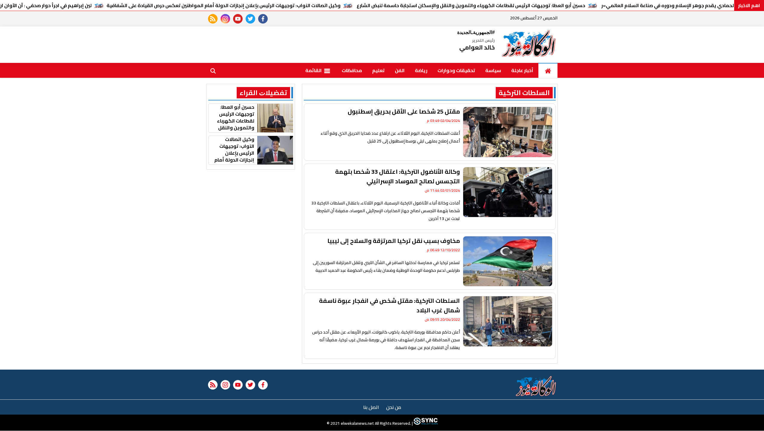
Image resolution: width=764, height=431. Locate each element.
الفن (400, 70)
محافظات (352, 70)
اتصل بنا (371, 407)
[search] (213, 70)
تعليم (378, 70)
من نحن (393, 407)
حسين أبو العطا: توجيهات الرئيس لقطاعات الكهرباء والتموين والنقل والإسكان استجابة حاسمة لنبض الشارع (471, 5)
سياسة (493, 70)
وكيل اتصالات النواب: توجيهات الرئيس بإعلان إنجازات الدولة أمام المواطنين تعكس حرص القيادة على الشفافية (224, 5)
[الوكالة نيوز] (529, 45)
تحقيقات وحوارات (456, 70)
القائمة (314, 70)
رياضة (421, 70)
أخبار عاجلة (522, 70)
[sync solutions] (425, 423)
